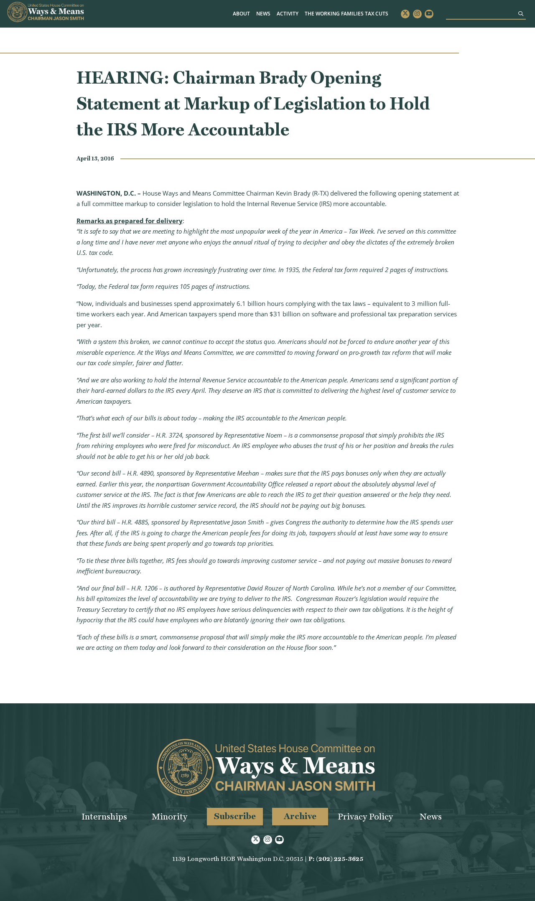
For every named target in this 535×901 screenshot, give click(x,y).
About (241, 13)
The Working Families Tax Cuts (346, 13)
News (263, 13)
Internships (104, 816)
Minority (169, 816)
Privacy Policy (365, 816)
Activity (287, 13)
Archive (300, 816)
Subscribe (235, 816)
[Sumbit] (521, 14)
